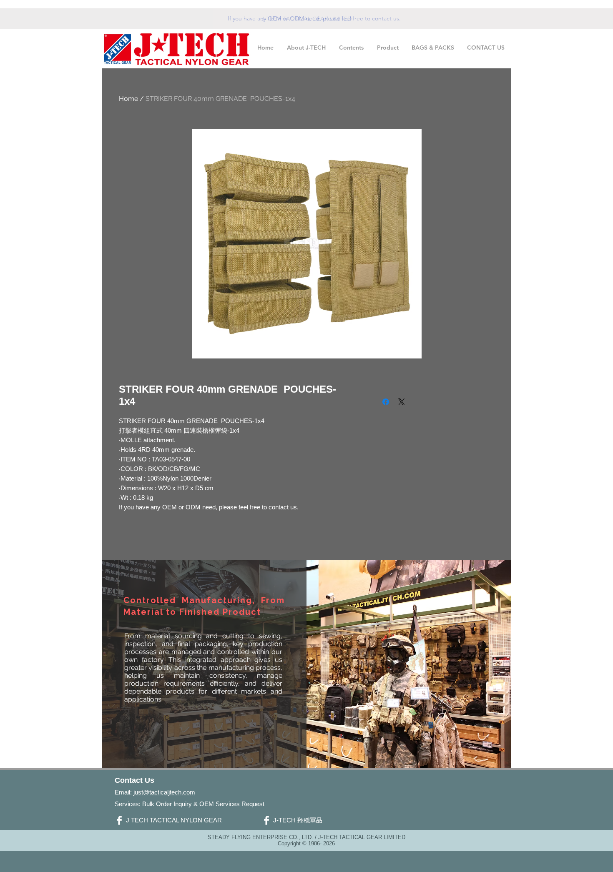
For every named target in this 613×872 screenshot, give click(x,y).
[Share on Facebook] (386, 402)
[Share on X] (402, 402)
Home (128, 99)
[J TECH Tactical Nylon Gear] (119, 820)
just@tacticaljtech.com (164, 792)
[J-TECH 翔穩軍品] (266, 820)
